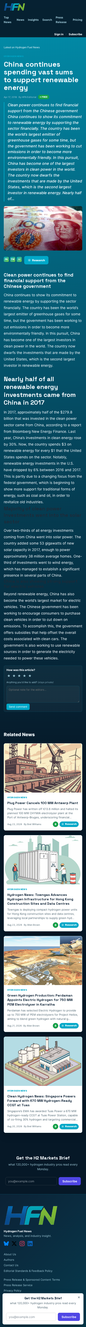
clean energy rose (66, 438)
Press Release (61, 20)
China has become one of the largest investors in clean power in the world (42, 339)
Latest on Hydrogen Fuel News (22, 47)
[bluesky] (6, 1243)
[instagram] (22, 1243)
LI (19, 259)
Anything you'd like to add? (30, 682)
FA (6, 259)
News (20, 19)
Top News (7, 20)
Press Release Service (18, 1285)
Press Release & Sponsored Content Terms (32, 1279)
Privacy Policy (12, 1290)
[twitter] (14, 1243)
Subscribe (75, 34)
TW (13, 259)
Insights (33, 19)
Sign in (58, 34)
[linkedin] (30, 1243)
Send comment (18, 706)
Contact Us (11, 1265)
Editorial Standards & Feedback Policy (28, 1270)
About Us (10, 1254)
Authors (9, 1259)
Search (47, 19)
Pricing (77, 19)
